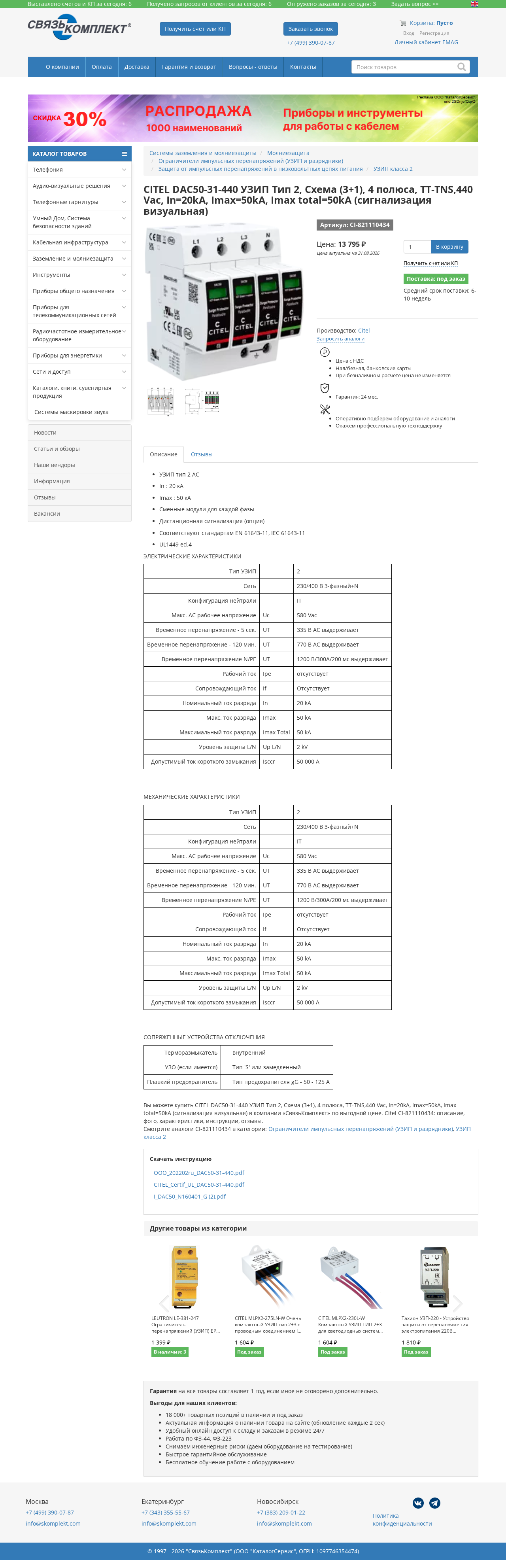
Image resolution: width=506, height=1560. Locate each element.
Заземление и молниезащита (73, 258)
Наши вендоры (54, 465)
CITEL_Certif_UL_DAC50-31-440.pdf (199, 1184)
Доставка (137, 66)
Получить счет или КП (431, 263)
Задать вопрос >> (415, 4)
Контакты (303, 66)
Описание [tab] (163, 454)
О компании (62, 66)
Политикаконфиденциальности (402, 1519)
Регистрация (434, 33)
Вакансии (47, 513)
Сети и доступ (52, 371)
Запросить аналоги (340, 338)
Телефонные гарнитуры (65, 202)
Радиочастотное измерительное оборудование (77, 335)
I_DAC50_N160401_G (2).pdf (190, 1196)
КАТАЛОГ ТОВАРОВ (59, 153)
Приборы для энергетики (67, 355)
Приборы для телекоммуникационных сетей (74, 311)
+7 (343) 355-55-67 (166, 1512)
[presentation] (164, 1304)
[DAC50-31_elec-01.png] (161, 402)
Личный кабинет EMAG (426, 42)
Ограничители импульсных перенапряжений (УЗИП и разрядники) (360, 1129)
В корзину (449, 246)
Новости (45, 432)
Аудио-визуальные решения (71, 185)
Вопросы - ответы (253, 66)
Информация (52, 481)
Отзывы (45, 497)
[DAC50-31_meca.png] (202, 402)
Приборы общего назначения (74, 291)
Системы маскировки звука (71, 412)
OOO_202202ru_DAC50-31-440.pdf (199, 1172)
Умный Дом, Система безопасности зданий (62, 222)
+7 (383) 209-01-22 (281, 1512)
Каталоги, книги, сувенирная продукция (72, 391)
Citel (364, 330)
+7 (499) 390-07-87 (311, 42)
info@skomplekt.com (53, 1523)
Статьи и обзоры (57, 448)
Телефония (48, 169)
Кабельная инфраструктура (70, 242)
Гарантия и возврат (189, 66)
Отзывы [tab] (202, 454)
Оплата (102, 66)
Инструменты (51, 274)
